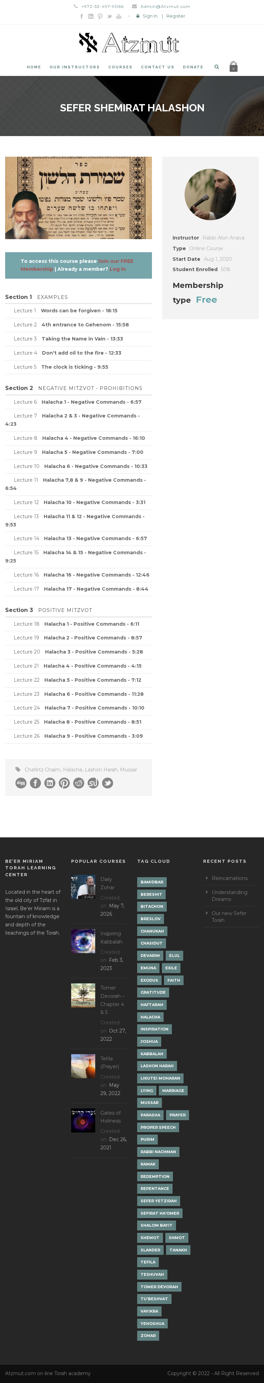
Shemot (150, 1237)
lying (147, 1090)
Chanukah (152, 931)
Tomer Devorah (159, 1286)
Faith (173, 980)
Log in (118, 269)
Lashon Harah (101, 770)
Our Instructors (75, 67)
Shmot (177, 1237)
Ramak (148, 1164)
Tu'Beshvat (154, 1298)
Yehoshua (152, 1323)
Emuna (148, 968)
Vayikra (149, 1311)
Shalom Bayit (157, 1225)
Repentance (155, 1188)
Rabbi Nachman (158, 1151)
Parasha (150, 1115)
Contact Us (158, 67)
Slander (150, 1250)
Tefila (148, 1262)
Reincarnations (230, 878)
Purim (147, 1139)
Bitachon (152, 906)
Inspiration (154, 1029)
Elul (174, 955)
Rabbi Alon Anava (223, 238)
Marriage (173, 1090)
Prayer (177, 1115)
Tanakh (178, 1250)
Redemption (155, 1176)
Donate (193, 67)
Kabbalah (152, 1053)
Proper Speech (158, 1127)
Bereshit (151, 894)
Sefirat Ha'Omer (160, 1213)
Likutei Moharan (160, 1078)
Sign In (150, 16)
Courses (120, 67)
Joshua (149, 1041)
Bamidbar (152, 882)
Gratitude (153, 992)
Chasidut (152, 943)
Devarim (150, 955)
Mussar (128, 770)
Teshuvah (152, 1274)
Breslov (151, 918)
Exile (171, 968)
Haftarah (152, 1004)
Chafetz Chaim (42, 770)
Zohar (148, 1335)
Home (34, 67)
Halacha (72, 770)
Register (175, 16)
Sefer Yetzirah (159, 1200)
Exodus (149, 980)
